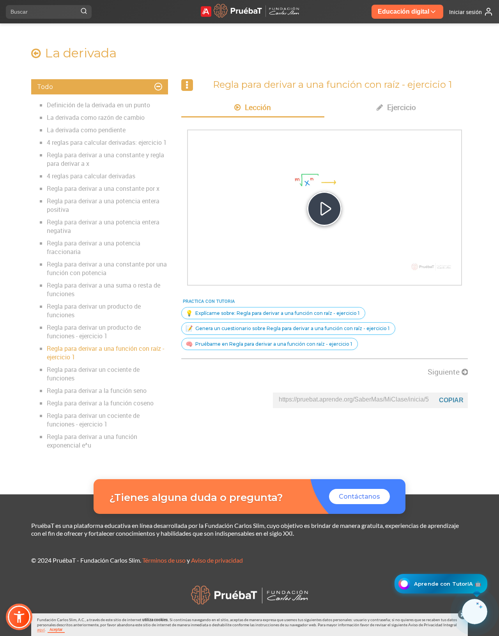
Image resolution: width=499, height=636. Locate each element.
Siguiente (445, 372)
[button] (19, 617)
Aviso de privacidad (217, 560)
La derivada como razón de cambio (96, 117)
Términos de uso (164, 560)
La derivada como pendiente (86, 130)
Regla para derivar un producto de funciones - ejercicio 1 (94, 331)
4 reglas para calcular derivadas (91, 176)
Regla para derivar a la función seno (97, 390)
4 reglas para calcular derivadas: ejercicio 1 (107, 142)
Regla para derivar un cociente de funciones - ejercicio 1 (93, 419)
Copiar (451, 400)
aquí (41, 629)
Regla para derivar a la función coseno (100, 403)
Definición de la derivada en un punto (98, 105)
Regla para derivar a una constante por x (103, 188)
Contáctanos (359, 496)
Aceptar (56, 629)
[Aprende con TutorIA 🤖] (474, 611)
